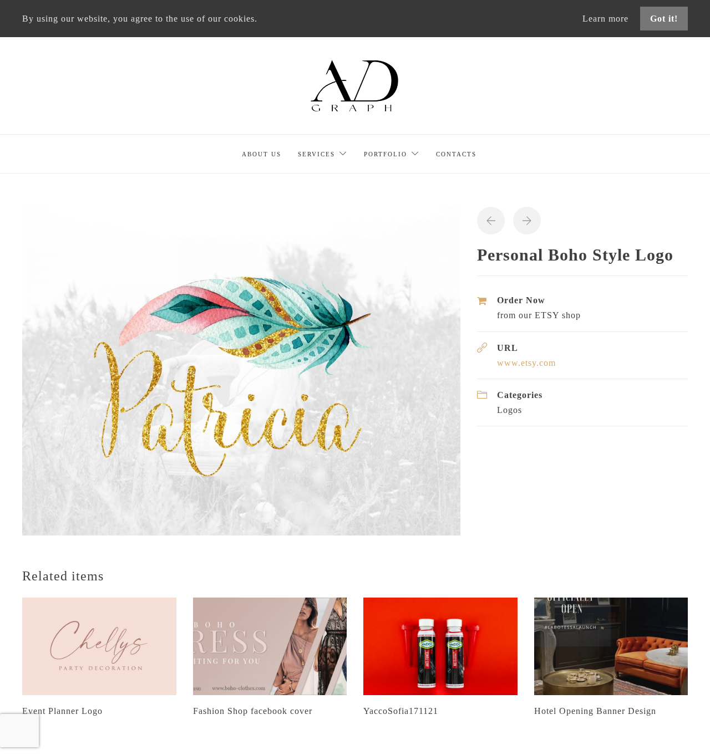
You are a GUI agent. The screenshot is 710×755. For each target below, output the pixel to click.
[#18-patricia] (241, 370)
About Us (261, 154)
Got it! (664, 18)
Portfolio (385, 154)
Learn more (606, 18)
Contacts (456, 154)
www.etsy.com (526, 363)
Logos (509, 410)
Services (316, 154)
